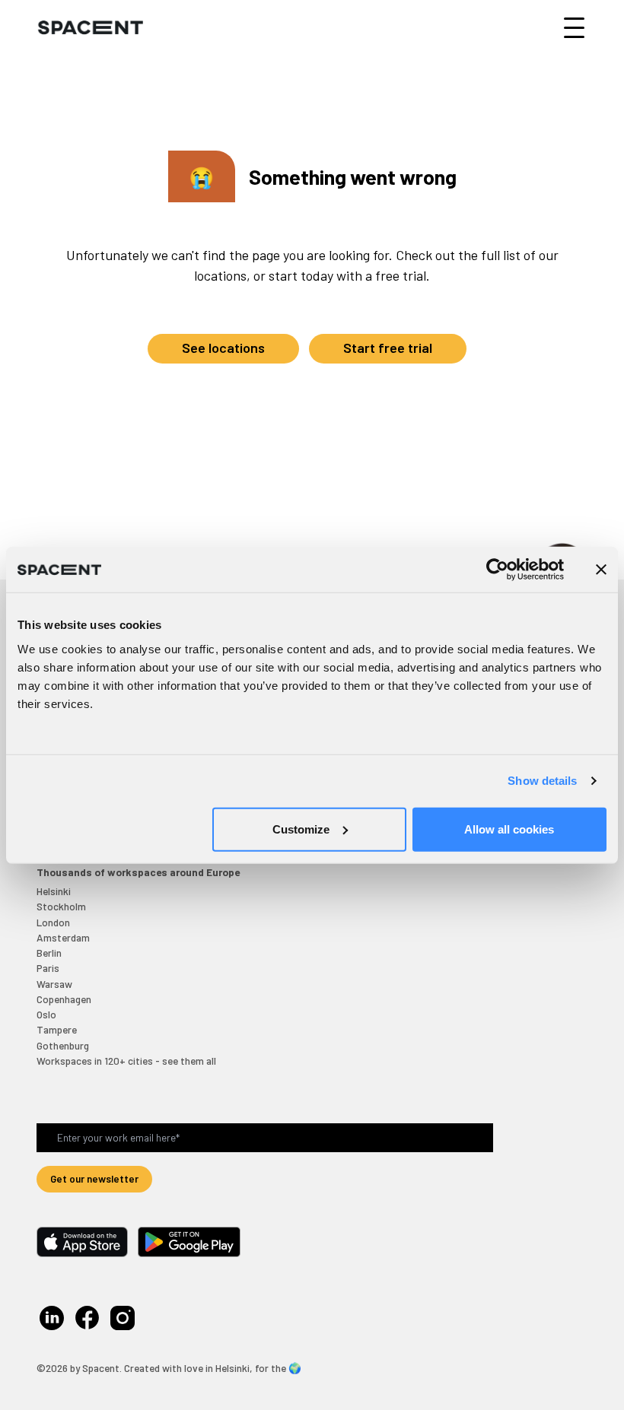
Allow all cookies (509, 828)
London (53, 922)
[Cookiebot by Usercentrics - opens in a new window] (497, 569)
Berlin (49, 952)
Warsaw (54, 983)
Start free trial (387, 347)
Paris (48, 967)
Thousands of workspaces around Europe (138, 871)
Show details (542, 780)
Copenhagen (64, 998)
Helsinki (54, 890)
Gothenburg (63, 1045)
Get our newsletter (94, 1178)
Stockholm (61, 906)
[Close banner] (601, 569)
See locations (223, 347)
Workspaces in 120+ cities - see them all (126, 1060)
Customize (301, 828)
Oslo (46, 1014)
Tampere (57, 1029)
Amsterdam (63, 937)
